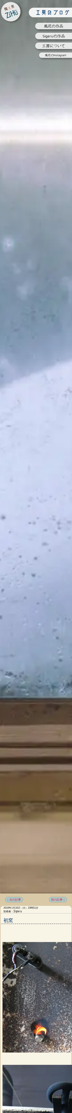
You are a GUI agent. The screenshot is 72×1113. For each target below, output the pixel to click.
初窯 (8, 920)
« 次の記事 (14, 899)
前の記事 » (58, 899)
